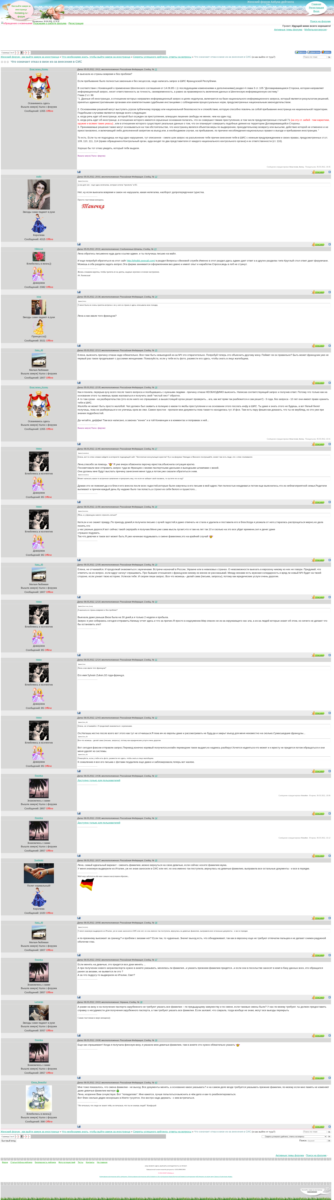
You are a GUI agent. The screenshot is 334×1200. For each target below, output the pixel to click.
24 (156, 297)
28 (156, 507)
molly (38, 176)
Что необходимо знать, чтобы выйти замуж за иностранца (96, 57)
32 (156, 718)
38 (141, 1002)
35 (156, 860)
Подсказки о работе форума (49, 23)
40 (156, 1082)
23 (155, 249)
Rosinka (39, 775)
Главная (316, 4)
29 (156, 564)
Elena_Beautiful (38, 1082)
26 (156, 387)
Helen (39, 448)
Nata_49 (39, 350)
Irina (39, 296)
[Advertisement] (165, 41)
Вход (316, 11)
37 (156, 960)
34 (156, 818)
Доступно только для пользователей (99, 780)
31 (156, 660)
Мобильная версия (315, 29)
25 (156, 350)
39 (156, 1040)
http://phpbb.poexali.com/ (141, 260)
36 (156, 923)
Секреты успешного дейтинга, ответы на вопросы (162, 57)
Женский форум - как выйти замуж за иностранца (30, 57)
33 (156, 776)
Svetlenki (38, 860)
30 (156, 602)
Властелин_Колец (39, 69)
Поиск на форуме (320, 21)
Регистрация (316, 7)
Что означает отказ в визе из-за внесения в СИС (222, 57)
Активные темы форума (288, 29)
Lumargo (39, 1002)
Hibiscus (39, 249)
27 (156, 449)
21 (156, 69)
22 (156, 177)
